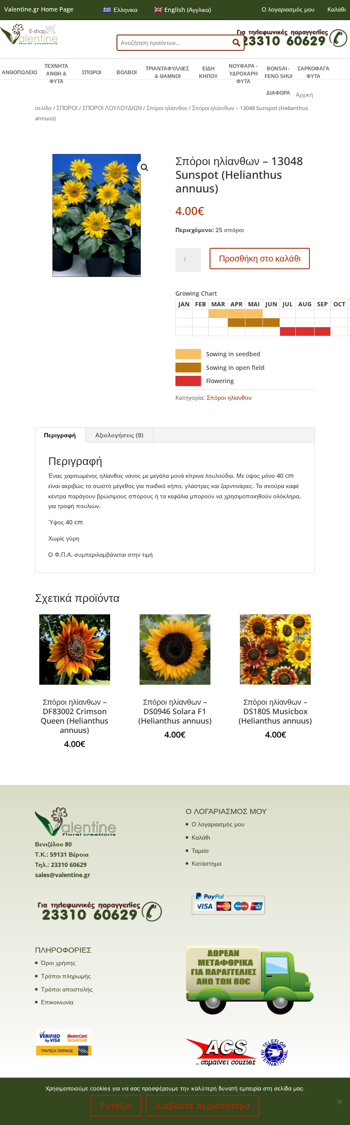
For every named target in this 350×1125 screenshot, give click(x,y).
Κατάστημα (207, 863)
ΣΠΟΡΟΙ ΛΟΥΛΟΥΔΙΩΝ (112, 108)
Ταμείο (200, 850)
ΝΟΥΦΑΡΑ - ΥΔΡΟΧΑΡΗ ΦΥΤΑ (243, 73)
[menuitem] (120, 9)
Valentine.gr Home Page (38, 9)
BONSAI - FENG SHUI (278, 72)
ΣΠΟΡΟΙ (91, 73)
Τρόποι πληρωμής (66, 976)
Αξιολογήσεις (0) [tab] (119, 435)
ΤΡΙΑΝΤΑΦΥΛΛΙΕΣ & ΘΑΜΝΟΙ (167, 72)
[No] (339, 1101)
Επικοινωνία (57, 1002)
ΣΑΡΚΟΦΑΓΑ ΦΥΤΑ (314, 72)
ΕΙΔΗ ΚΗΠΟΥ (208, 72)
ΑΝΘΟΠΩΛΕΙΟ (19, 73)
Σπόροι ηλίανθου (166, 108)
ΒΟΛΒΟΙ (127, 73)
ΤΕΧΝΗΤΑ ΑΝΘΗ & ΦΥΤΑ (56, 73)
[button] (144, 167)
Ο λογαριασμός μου (288, 9)
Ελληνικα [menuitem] (125, 10)
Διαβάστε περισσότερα (202, 1106)
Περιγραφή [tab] (60, 435)
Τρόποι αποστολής (67, 989)
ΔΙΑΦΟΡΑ (278, 93)
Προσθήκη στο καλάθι (259, 258)
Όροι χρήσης (58, 963)
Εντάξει (116, 1106)
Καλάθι (336, 9)
